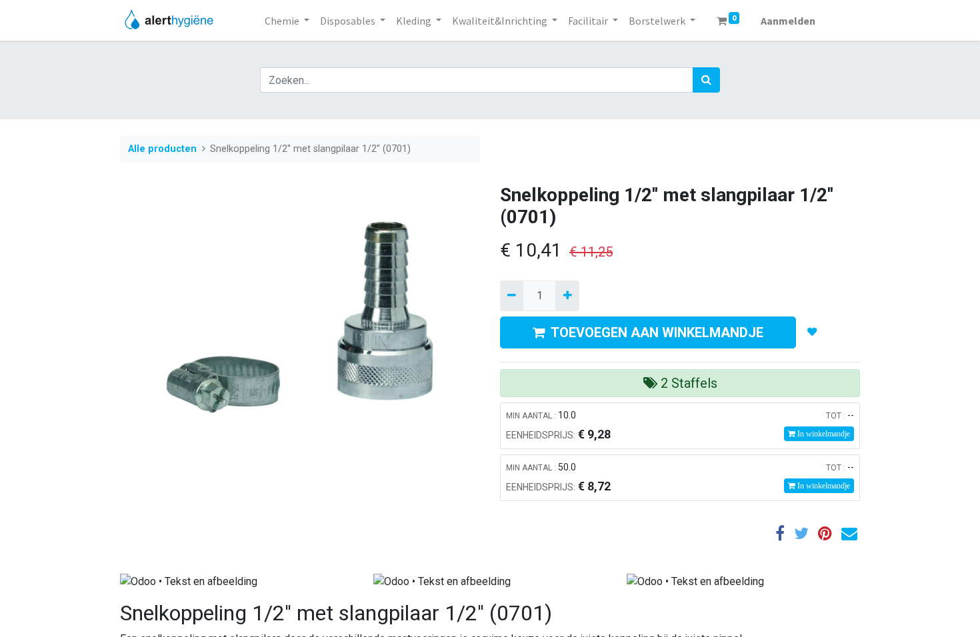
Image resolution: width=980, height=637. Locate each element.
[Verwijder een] (511, 296)
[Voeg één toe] (567, 296)
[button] (812, 332)
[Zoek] (706, 80)
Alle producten (162, 149)
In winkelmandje (822, 434)
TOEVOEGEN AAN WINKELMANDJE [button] (657, 332)
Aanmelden (788, 20)
